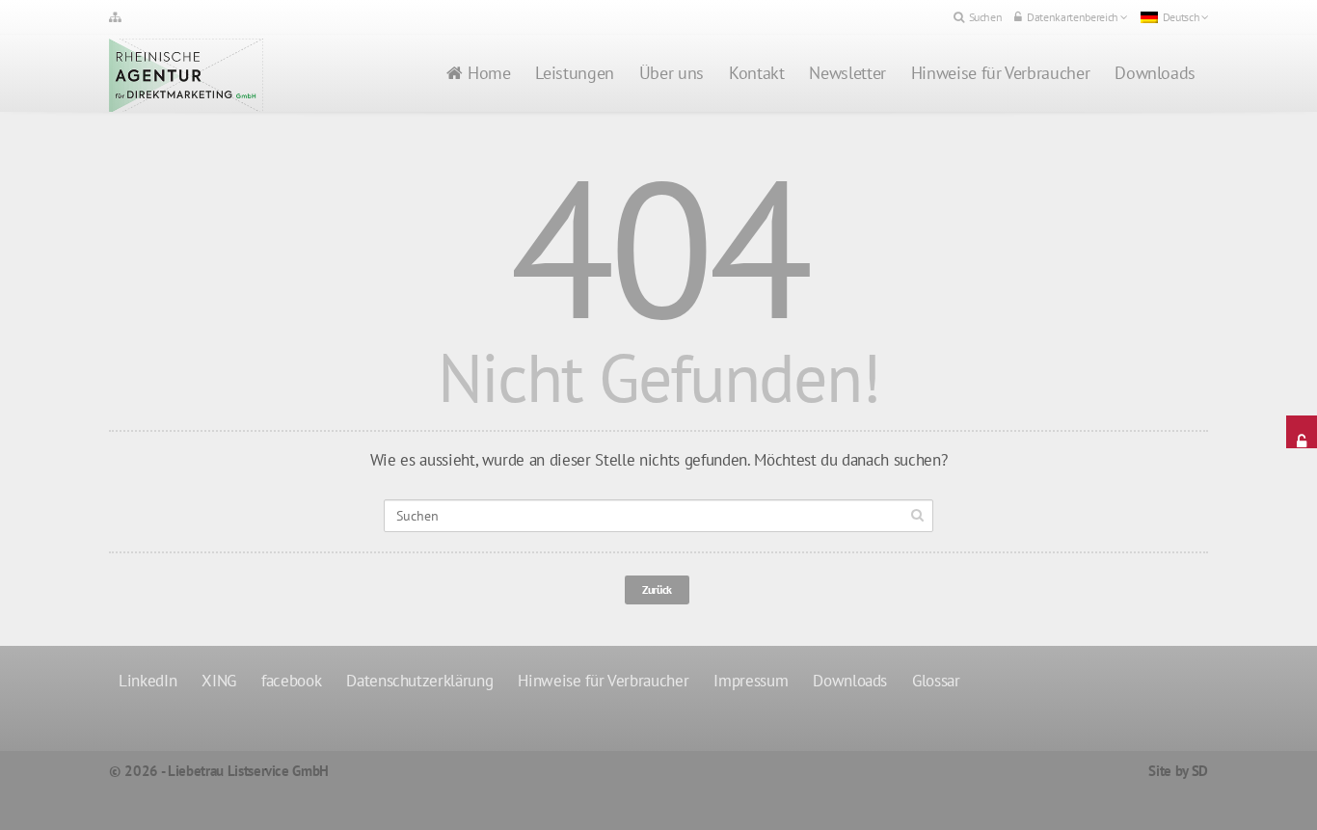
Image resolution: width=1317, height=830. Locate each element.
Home (489, 73)
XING (219, 680)
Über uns (671, 73)
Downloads (1155, 73)
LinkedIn (147, 680)
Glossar (936, 680)
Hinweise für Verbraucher (1000, 73)
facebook (291, 680)
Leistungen (574, 73)
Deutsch (1181, 17)
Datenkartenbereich (1072, 17)
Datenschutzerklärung (419, 680)
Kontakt (756, 73)
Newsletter (847, 73)
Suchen (986, 17)
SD (1200, 771)
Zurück (657, 589)
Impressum (750, 680)
